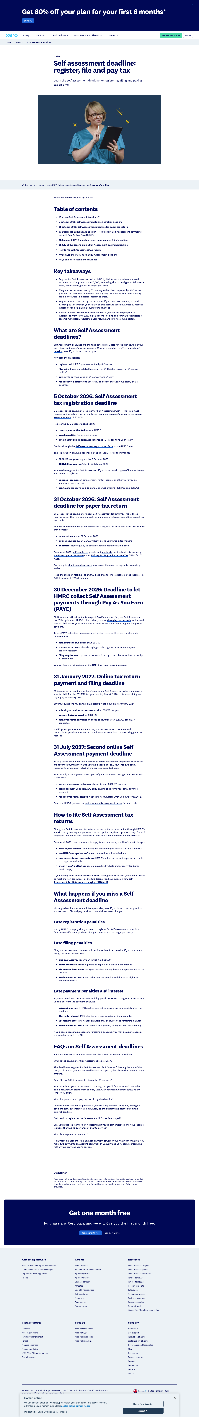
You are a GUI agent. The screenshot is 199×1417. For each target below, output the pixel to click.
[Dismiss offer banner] (192, 5)
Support (112, 35)
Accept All (143, 1410)
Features (39, 35)
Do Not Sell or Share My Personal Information (45, 1412)
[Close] (175, 1398)
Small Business (59, 35)
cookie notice (68, 1405)
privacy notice (83, 1405)
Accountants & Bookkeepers (87, 35)
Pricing (25, 35)
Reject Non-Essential (143, 1404)
